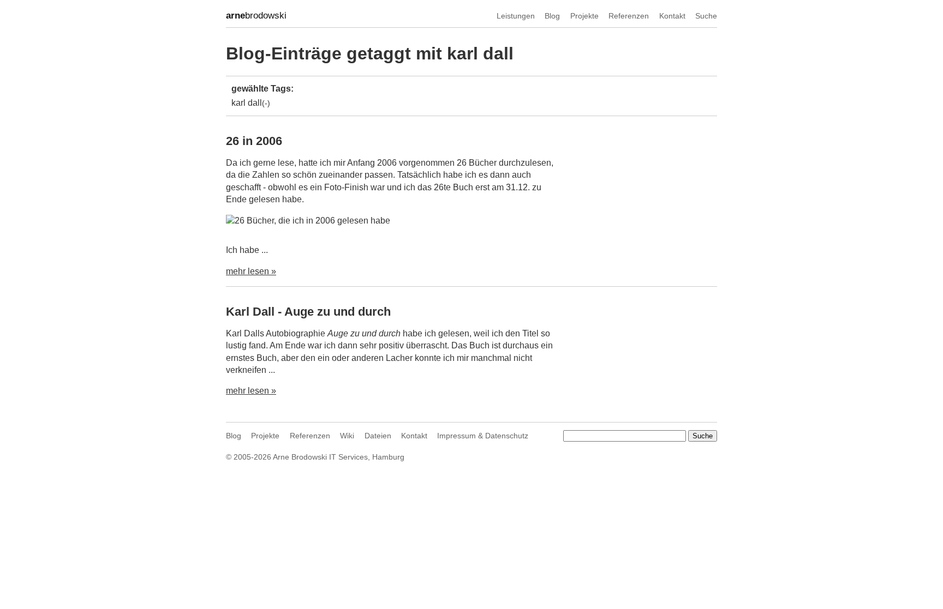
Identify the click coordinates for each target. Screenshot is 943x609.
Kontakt (672, 15)
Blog (552, 15)
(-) (266, 103)
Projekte (584, 15)
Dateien (378, 435)
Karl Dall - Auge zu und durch (308, 311)
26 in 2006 (254, 141)
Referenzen (628, 15)
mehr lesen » (251, 271)
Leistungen (516, 15)
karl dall (246, 102)
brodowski (256, 15)
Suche (706, 15)
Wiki (347, 435)
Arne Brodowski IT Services (320, 457)
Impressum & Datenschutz (482, 435)
